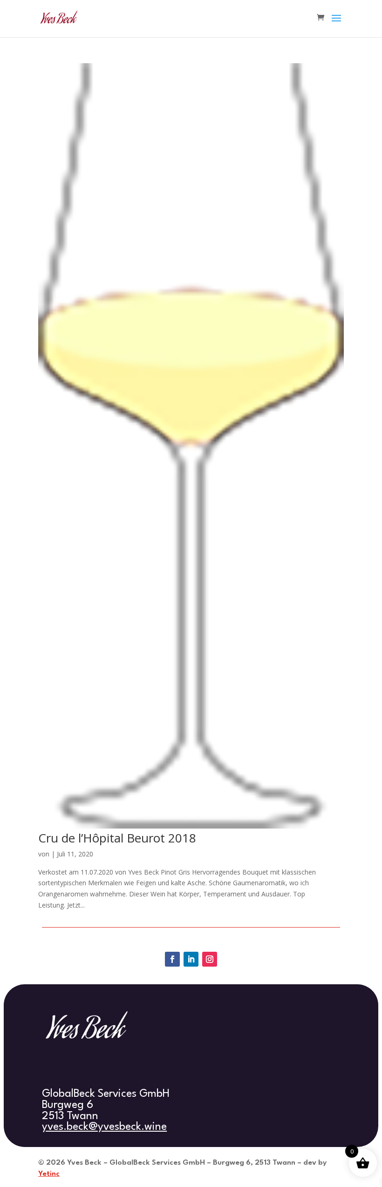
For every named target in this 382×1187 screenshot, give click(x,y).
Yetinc (49, 1174)
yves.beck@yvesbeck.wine (104, 1127)
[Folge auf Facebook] (172, 959)
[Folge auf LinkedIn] (191, 959)
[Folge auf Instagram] (209, 959)
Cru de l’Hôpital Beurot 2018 (117, 837)
